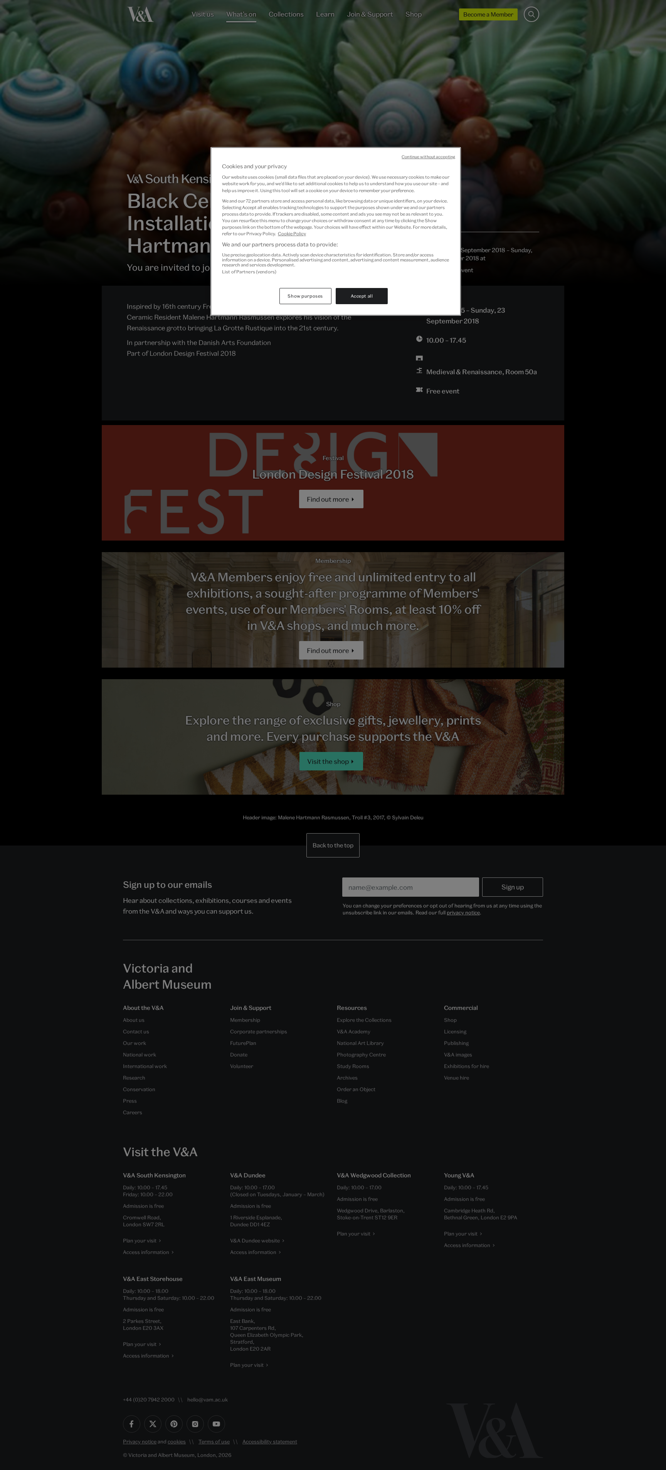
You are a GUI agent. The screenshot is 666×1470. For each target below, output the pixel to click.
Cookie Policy (292, 233)
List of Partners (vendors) (249, 271)
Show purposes (305, 295)
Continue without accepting (428, 156)
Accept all (362, 295)
